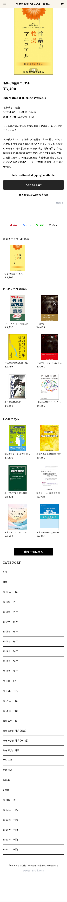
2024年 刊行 (10, 829)
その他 (6, 790)
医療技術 (7, 770)
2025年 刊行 (10, 839)
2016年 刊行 (10, 631)
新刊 (5, 572)
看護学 (6, 780)
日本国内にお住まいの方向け (33, 194)
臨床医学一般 (10, 720)
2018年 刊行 (10, 611)
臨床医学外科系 (11, 750)
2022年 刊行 (10, 809)
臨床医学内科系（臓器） (15, 730)
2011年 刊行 (10, 681)
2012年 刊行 (10, 671)
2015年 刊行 (10, 641)
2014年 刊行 (10, 651)
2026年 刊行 (10, 849)
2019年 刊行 (10, 601)
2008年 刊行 (10, 710)
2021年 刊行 (10, 800)
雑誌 (5, 582)
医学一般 (7, 760)
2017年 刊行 (10, 621)
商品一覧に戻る (33, 551)
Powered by (30, 871)
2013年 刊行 (10, 661)
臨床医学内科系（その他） (16, 740)
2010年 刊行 (10, 691)
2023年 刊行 (10, 819)
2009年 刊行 (10, 701)
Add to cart (33, 185)
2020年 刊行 (10, 592)
